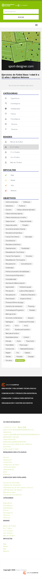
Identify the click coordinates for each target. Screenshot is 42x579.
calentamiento (8, 469)
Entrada (8, 341)
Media (13, 180)
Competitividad (11, 279)
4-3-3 (17, 326)
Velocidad (28, 237)
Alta (12, 185)
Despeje (31, 356)
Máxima (13, 191)
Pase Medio (10, 345)
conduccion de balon (11, 465)
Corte (19, 341)
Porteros (22, 206)
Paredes (32, 310)
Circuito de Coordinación (12, 495)
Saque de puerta (11, 225)
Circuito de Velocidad (11, 483)
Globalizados (15, 109)
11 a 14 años (15, 152)
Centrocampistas (12, 202)
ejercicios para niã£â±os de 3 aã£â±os (17, 444)
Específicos (15, 98)
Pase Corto (30, 341)
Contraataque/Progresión (15, 310)
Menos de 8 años (16, 142)
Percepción (10, 291)
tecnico (6, 457)
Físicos (13, 114)
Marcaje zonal (11, 314)
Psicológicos (15, 119)
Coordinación (10, 241)
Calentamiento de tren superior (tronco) (18, 488)
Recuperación (10, 264)
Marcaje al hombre (12, 333)
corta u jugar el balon (11, 449)
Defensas (26, 202)
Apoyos (30, 318)
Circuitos (29, 256)
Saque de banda (25, 221)
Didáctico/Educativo (28, 295)
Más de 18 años (16, 162)
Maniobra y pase (9, 492)
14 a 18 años (15, 157)
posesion (6, 474)
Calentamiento (11, 248)
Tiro (17, 353)
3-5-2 (7, 329)
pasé (5, 472)
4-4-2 (26, 326)
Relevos (20, 360)
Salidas (8, 356)
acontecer (7, 447)
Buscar (21, 17)
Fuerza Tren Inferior (12, 237)
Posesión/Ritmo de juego (14, 302)
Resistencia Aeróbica (13, 244)
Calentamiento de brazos (12, 490)
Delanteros (9, 206)
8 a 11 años (14, 147)
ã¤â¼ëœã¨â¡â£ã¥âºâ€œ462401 (14, 442)
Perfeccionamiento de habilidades (17, 271)
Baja (12, 175)
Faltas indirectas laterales (26, 210)
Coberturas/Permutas (26, 322)
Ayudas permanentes (22, 329)
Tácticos (14, 124)
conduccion (7, 462)
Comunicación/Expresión (15, 275)
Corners (8, 210)
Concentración (26, 264)
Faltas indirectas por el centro (16, 217)
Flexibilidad (25, 248)
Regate (8, 353)
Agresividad (10, 287)
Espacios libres (25, 298)
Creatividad (9, 268)
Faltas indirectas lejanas (14, 213)
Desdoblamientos (12, 337)
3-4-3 (7, 326)
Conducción (10, 349)
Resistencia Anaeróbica (14, 233)
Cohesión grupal (25, 287)
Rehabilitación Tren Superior (15, 260)
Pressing (31, 306)
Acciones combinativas (14, 318)
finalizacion (7, 460)
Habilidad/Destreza (26, 349)
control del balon (9, 467)
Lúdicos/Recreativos (26, 291)
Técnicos (14, 129)
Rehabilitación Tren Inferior (15, 252)
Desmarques (10, 298)
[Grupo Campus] (10, 385)
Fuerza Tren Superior (13, 256)
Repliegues (9, 322)
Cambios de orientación (14, 306)
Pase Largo (24, 345)
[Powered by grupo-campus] (30, 572)
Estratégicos (15, 104)
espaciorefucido (9, 439)
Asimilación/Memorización (15, 283)
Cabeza (27, 353)
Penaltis (25, 225)
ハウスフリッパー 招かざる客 (14, 427)
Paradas (20, 356)
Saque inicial (10, 221)
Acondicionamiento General (15, 229)
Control (26, 337)
